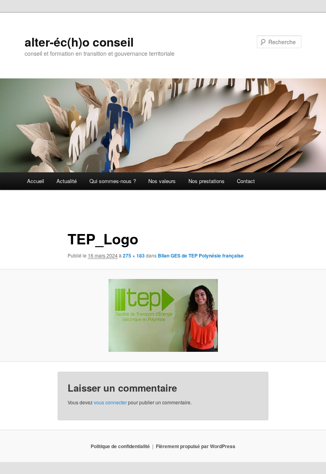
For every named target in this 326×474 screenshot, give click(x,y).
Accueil (35, 181)
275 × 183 (134, 255)
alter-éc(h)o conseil (79, 41)
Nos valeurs (162, 181)
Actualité (66, 181)
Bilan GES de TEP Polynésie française (201, 255)
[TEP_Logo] (163, 315)
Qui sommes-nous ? (112, 181)
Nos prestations (206, 181)
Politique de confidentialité (120, 446)
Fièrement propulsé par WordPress (195, 446)
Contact (246, 181)
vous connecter (110, 402)
